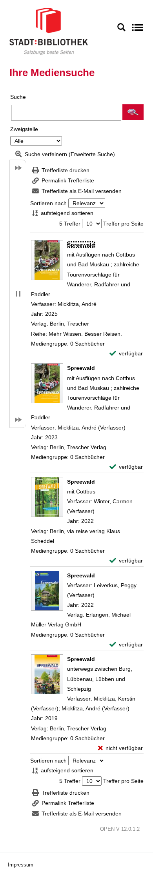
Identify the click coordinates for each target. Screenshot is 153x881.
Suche (18, 97)
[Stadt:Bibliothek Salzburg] (48, 31)
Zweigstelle (24, 129)
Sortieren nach (48, 203)
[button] (133, 112)
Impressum (20, 865)
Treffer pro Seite (123, 223)
